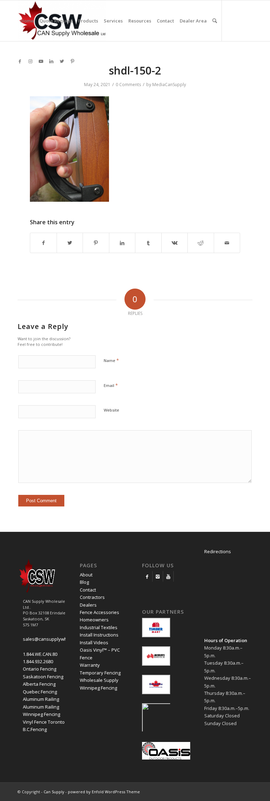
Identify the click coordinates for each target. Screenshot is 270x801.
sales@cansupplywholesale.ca (56, 639)
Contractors (92, 597)
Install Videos (94, 642)
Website (111, 410)
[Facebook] (147, 576)
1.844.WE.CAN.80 (40, 654)
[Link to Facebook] (19, 61)
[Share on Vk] (175, 243)
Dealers (88, 605)
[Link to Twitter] (62, 61)
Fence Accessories (99, 612)
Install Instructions (99, 635)
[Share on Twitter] (70, 243)
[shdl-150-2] (69, 199)
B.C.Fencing (35, 729)
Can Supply (54, 791)
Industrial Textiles (98, 627)
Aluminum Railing (41, 699)
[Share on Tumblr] (148, 243)
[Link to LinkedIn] (51, 61)
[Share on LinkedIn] (122, 243)
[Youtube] (168, 576)
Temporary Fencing (100, 673)
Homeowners (94, 619)
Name (111, 360)
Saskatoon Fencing (43, 676)
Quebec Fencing (40, 692)
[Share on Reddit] (201, 243)
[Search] (215, 20)
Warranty (90, 665)
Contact (88, 590)
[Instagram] (158, 576)
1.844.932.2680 (38, 661)
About (86, 574)
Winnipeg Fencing (41, 714)
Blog (84, 582)
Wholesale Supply (99, 680)
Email (111, 385)
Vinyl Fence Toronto (44, 722)
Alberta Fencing (39, 684)
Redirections (217, 551)
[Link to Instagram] (30, 61)
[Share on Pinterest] (96, 243)
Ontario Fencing (39, 669)
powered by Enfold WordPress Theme (104, 791)
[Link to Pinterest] (72, 61)
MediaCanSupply (169, 85)
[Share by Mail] (227, 243)
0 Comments (128, 85)
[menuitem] (27, 20)
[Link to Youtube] (41, 61)
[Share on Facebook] (43, 243)
